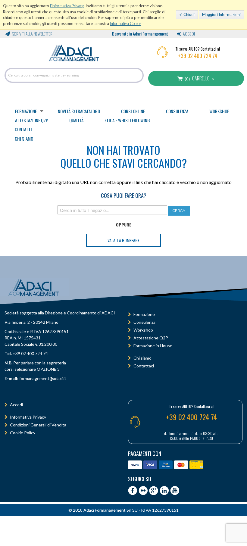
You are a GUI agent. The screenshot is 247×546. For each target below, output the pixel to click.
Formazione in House (152, 345)
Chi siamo (142, 357)
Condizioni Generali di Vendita (38, 424)
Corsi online (133, 111)
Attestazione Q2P (31, 120)
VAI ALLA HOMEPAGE (123, 240)
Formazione (26, 111)
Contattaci (143, 365)
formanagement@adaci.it (42, 378)
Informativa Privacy (28, 417)
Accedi (189, 33)
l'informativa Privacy (67, 5)
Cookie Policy (22, 432)
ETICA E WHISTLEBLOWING (127, 120)
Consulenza (177, 111)
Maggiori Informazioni (221, 14)
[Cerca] (138, 75)
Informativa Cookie (125, 23)
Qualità (76, 120)
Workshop (219, 111)
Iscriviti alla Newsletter (31, 33)
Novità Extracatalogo (79, 111)
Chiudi (189, 14)
